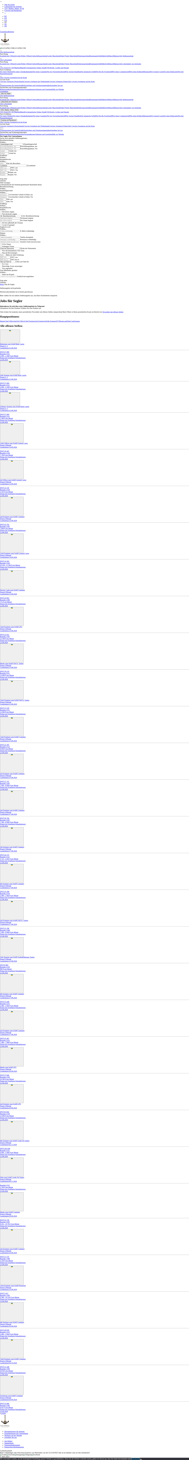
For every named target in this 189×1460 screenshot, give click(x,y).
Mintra (22, 68)
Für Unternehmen (15, 136)
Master (2, 321)
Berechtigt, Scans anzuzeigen (12, 266)
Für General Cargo (156, 72)
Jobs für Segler (9, 5)
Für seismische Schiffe (88, 72)
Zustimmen (135, 1459)
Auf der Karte (22, 78)
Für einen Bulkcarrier (170, 72)
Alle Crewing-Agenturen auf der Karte (81, 81)
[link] (13, 48)
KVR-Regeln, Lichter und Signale (57, 68)
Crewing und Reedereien (13, 10)
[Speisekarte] (1, 1)
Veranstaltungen (29, 89)
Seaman (77, 321)
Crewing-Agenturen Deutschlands (12, 81)
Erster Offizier (10, 56)
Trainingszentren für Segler (9, 85)
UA (5, 20)
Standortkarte (9, 1443)
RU (5, 16)
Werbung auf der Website (13, 1435)
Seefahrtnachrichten (17, 89)
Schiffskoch (109, 56)
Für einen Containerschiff (121, 72)
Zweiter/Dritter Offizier (23, 56)
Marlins (17, 68)
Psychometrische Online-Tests (34, 68)
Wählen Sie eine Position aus (31, 308)
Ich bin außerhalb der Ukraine (12, 223)
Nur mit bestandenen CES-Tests (13, 251)
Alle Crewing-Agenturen (8, 78)
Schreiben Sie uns (56, 85)
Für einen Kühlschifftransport (140, 72)
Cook (72, 321)
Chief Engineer (30, 321)
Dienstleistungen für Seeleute (14, 1431)
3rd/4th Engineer (50, 321)
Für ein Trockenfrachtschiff (56, 72)
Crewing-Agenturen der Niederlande (36, 81)
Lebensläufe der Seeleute (13, 7)
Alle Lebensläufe (6, 60)
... (5, 12)
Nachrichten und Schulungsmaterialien (37, 85)
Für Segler (4, 136)
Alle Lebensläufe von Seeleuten (130, 64)
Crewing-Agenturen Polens (58, 81)
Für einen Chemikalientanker (23, 72)
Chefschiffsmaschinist (38, 56)
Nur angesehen (7, 268)
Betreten (11, 32)
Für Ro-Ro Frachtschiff (104, 72)
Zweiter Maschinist (53, 56)
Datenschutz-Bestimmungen (14, 1447)
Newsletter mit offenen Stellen (112, 312)
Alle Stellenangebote (7, 52)
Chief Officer (9, 321)
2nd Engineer (39, 321)
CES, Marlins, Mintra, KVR (14, 9)
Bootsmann (93, 56)
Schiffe (21, 85)
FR (5, 24)
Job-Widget (8, 1441)
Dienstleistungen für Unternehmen (16, 1433)
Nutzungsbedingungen (12, 1445)
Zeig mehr (3, 179)
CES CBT (11, 68)
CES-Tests (3, 68)
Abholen (3, 181)
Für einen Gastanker (40, 72)
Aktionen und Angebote (43, 89)
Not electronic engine (9, 214)
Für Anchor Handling (73, 72)
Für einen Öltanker (6, 72)
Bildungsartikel (5, 89)
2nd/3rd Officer (19, 321)
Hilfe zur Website (58, 89)
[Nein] (141, 1459)
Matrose (116, 56)
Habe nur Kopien (8, 274)
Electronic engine (8, 212)
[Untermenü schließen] (1, 50)
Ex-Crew (5, 264)
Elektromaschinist (83, 56)
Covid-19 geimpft (8, 225)
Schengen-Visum (8, 246)
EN (5, 18)
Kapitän (2, 56)
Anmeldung (4, 32)
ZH (5, 26)
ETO (58, 321)
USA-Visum (6, 244)
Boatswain (63, 321)
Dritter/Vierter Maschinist (68, 56)
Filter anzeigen (5, 183)
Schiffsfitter (101, 56)
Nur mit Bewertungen (9, 253)
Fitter (68, 321)
